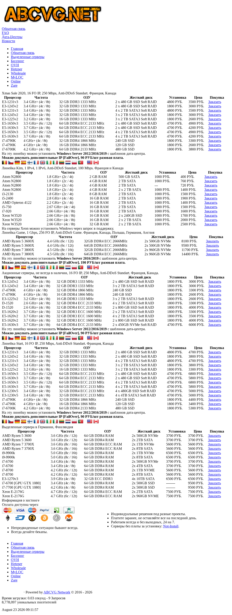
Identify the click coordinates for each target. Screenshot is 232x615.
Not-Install (170, 526)
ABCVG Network (57, 592)
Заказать (214, 102)
